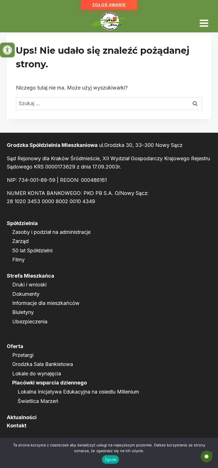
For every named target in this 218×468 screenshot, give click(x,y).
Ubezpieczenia (29, 322)
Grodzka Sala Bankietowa (42, 364)
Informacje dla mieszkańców (45, 303)
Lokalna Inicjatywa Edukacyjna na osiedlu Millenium (78, 392)
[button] (7, 50)
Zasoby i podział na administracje (51, 232)
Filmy (18, 260)
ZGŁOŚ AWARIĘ (109, 5)
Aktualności (22, 417)
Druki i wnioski (29, 285)
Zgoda (110, 459)
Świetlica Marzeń (38, 401)
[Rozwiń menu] (203, 21)
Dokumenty (25, 294)
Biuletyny (23, 312)
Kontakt (16, 426)
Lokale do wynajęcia (36, 374)
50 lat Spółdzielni (32, 250)
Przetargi (22, 355)
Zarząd (20, 241)
